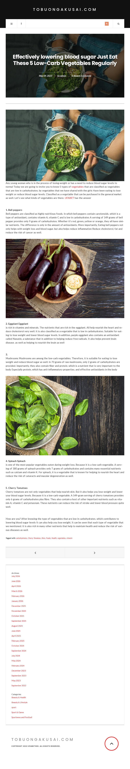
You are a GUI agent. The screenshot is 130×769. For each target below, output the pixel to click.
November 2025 (19, 611)
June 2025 (16, 631)
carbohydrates (21, 538)
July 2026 (16, 576)
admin (63, 75)
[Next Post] (94, 552)
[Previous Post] (35, 552)
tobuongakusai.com (65, 9)
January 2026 (17, 601)
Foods (48, 538)
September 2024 (19, 650)
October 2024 (18, 645)
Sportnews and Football (22, 717)
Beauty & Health (19, 697)
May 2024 (16, 660)
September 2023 (19, 675)
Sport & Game (18, 712)
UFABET (69, 197)
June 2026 (16, 581)
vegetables (77, 186)
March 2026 (17, 591)
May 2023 (16, 680)
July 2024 (16, 655)
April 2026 (16, 586)
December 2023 (19, 670)
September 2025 (19, 621)
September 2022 (19, 685)
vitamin (69, 538)
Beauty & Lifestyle (82, 75)
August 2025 (17, 626)
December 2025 (19, 606)
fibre (43, 538)
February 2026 (18, 596)
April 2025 (16, 636)
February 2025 (18, 640)
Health (54, 538)
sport (14, 707)
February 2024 (18, 665)
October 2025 (18, 616)
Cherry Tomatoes (34, 538)
